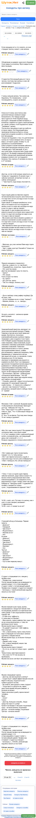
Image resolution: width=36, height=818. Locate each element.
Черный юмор (8, 794)
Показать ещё (27, 36)
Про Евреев (7, 798)
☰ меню (30, 3)
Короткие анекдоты (9, 791)
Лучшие (22, 23)
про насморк (8, 33)
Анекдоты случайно (22, 807)
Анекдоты (5, 23)
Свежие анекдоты (28, 816)
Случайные (30, 23)
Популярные (14, 23)
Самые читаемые (9, 807)
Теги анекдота (20, 54)
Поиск (18, 19)
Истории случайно (9, 811)
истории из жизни (18, 798)
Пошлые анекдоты (22, 791)
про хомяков (18, 33)
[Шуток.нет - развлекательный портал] (9, 4)
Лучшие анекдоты (14, 804)
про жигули (28, 33)
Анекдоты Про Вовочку (21, 794)
